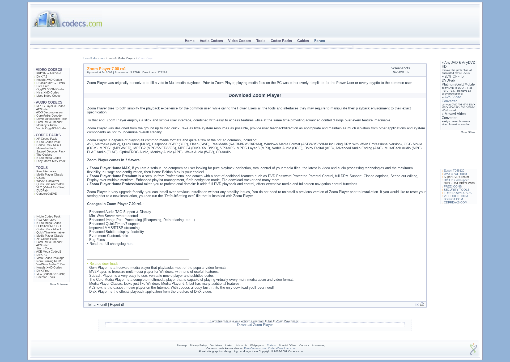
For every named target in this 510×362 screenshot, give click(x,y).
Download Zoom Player (255, 325)
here (130, 244)
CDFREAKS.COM (455, 202)
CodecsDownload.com (281, 348)
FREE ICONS (453, 186)
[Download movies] (51, 322)
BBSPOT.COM (453, 199)
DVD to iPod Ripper (456, 180)
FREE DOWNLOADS (457, 192)
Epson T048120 (454, 170)
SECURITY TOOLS (456, 189)
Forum (319, 41)
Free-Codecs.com (94, 58)
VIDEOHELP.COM (456, 196)
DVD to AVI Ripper (455, 173)
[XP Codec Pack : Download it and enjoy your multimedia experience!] (51, 335)
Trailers (271, 345)
